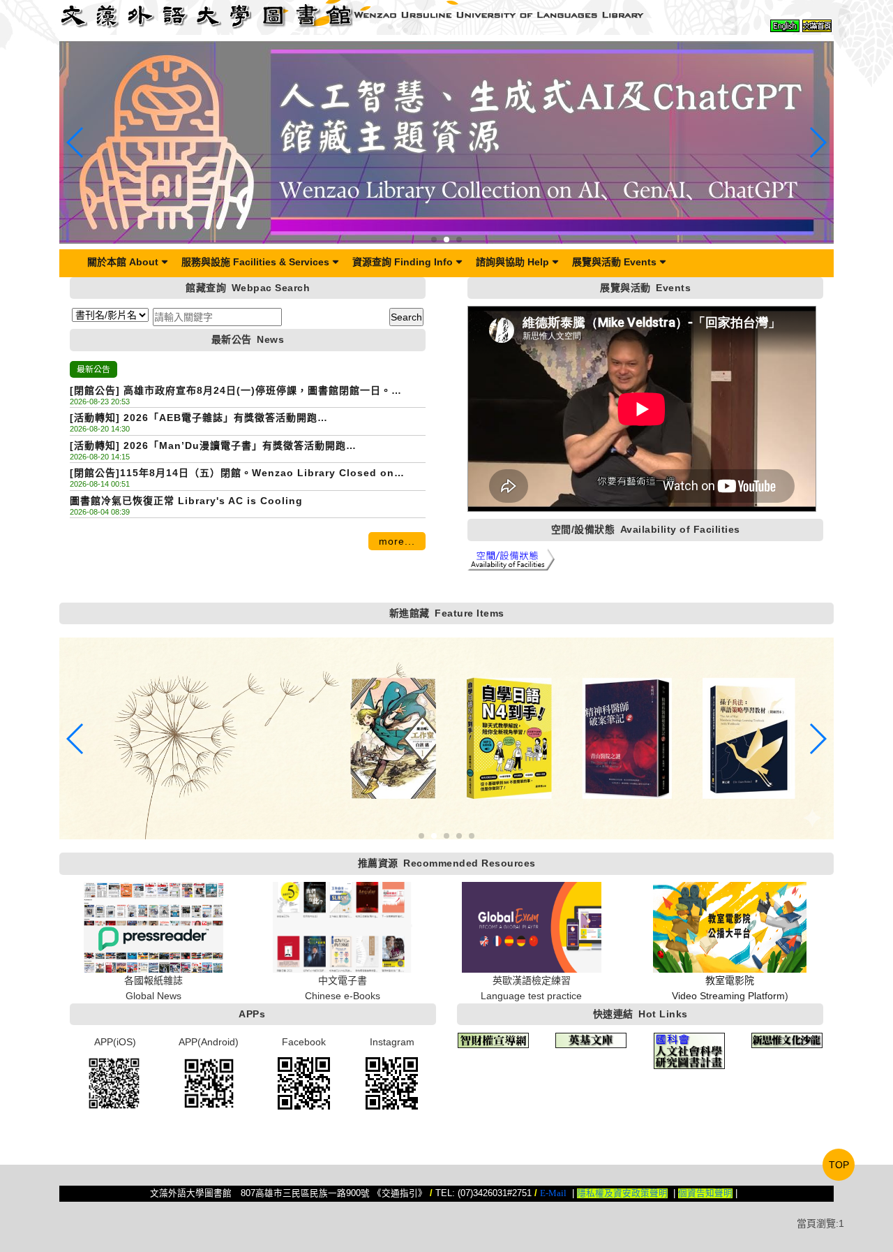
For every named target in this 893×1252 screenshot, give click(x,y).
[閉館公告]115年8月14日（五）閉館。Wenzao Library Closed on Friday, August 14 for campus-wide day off (232, 473)
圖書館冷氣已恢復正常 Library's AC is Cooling (186, 500)
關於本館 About (122, 261)
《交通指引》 (400, 1193)
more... (397, 541)
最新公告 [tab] (93, 369)
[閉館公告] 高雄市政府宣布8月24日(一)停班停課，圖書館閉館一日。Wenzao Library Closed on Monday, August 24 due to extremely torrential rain (241, 391)
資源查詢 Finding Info (402, 261)
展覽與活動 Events (614, 261)
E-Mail (553, 1193)
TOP (839, 1164)
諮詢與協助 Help (512, 261)
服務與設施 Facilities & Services (255, 261)
